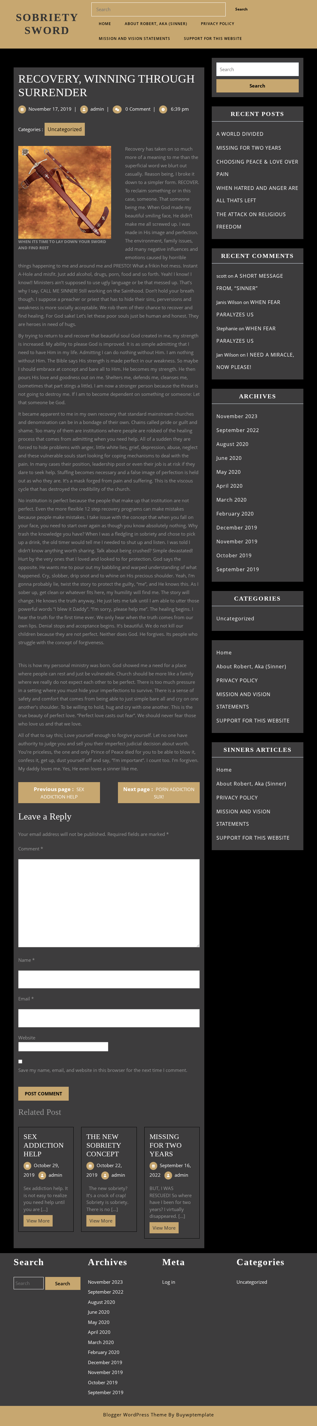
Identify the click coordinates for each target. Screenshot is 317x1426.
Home (105, 23)
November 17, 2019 (50, 109)
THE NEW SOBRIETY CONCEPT (103, 1145)
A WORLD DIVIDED (240, 134)
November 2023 (237, 416)
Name (26, 960)
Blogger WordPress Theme (135, 1414)
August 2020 (232, 444)
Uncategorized (65, 129)
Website (26, 1037)
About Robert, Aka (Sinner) (156, 23)
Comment (30, 849)
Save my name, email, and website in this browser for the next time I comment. (102, 1070)
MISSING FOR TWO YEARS (166, 1145)
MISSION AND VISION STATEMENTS (134, 38)
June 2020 (229, 458)
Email (26, 999)
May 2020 (228, 472)
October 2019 (234, 555)
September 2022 (237, 430)
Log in (168, 1282)
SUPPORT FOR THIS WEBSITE (213, 38)
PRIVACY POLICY (217, 23)
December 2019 (236, 527)
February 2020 (235, 513)
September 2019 (237, 569)
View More (37, 1219)
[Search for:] (257, 69)
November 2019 (237, 541)
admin (97, 109)
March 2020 (231, 499)
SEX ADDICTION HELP (44, 1145)
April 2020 (229, 485)
